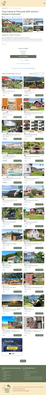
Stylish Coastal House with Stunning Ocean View (11, 134)
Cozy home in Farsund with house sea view (32, 156)
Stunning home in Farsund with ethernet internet (33, 112)
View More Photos (6, 31)
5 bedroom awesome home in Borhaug (31, 200)
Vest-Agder (15, 8)
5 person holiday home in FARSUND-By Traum (11, 331)
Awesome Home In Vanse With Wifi (9, 156)
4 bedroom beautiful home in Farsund (31, 265)
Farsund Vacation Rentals (6, 372)
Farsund (19, 8)
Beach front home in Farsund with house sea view (33, 287)
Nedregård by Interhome (7, 265)
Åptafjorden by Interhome (29, 309)
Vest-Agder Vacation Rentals (7, 375)
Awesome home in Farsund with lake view (31, 178)
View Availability (17, 95)
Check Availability (23, 56)
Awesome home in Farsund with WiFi (9, 287)
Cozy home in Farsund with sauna (9, 91)
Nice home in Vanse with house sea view (10, 200)
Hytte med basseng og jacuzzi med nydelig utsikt (12, 178)
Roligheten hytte (27, 91)
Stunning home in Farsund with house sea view (32, 243)
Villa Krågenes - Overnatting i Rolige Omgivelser (11, 309)
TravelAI (27, 390)
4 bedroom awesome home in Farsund (9, 243)
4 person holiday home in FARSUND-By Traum (32, 331)
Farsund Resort (5, 112)
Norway (10, 8)
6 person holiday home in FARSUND (30, 134)
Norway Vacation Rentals (6, 379)
